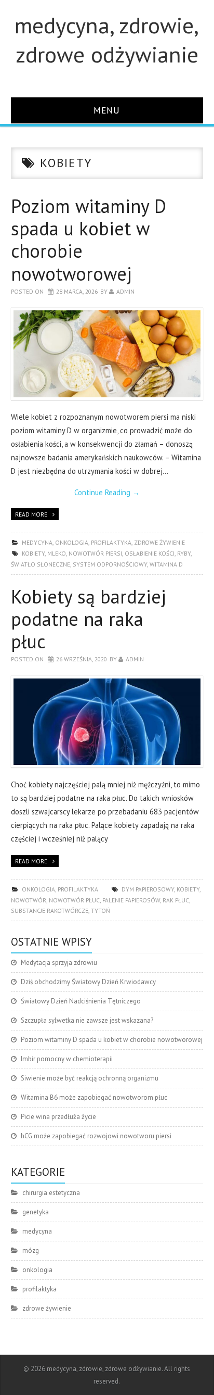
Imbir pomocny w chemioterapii (67, 1058)
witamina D (166, 564)
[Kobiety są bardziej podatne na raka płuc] (107, 721)
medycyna (37, 542)
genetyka (35, 1212)
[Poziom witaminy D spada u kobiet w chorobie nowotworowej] (107, 353)
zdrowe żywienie (159, 542)
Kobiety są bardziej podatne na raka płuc (88, 618)
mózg (30, 1250)
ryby (184, 553)
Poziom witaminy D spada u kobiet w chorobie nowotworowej (88, 240)
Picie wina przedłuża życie (58, 1116)
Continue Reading (107, 492)
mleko (56, 553)
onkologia (71, 542)
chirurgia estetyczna (51, 1192)
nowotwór (28, 900)
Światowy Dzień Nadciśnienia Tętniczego (81, 1001)
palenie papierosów (131, 900)
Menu (106, 110)
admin (125, 291)
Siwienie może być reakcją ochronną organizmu (89, 1078)
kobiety (33, 553)
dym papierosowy (148, 889)
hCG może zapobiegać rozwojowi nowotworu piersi (96, 1136)
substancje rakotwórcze (49, 910)
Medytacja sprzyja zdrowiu (59, 962)
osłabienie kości (150, 553)
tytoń (100, 910)
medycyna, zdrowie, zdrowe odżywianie (107, 39)
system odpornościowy (110, 564)
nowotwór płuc (74, 900)
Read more (31, 514)
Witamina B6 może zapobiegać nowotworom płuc (94, 1097)
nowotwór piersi (95, 553)
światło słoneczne (40, 564)
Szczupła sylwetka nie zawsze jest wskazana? (87, 1020)
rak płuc (176, 900)
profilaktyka (111, 542)
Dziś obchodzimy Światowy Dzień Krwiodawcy (88, 981)
